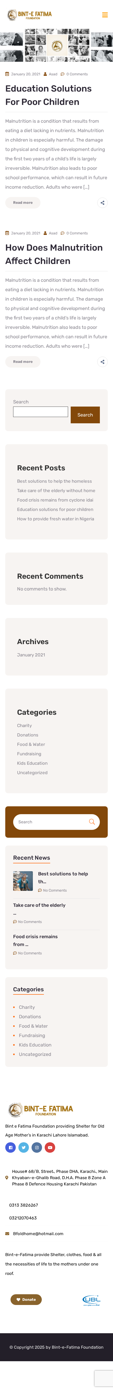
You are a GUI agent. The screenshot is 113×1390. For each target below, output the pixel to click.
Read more (23, 202)
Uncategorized (32, 772)
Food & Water (31, 744)
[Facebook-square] (10, 1147)
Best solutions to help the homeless (54, 481)
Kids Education (32, 763)
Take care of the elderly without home (56, 490)
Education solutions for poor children (55, 509)
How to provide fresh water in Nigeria (55, 518)
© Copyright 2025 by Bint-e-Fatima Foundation (56, 1347)
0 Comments (77, 74)
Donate (29, 1299)
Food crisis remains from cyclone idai (55, 500)
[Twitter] (23, 1147)
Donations (27, 735)
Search (21, 402)
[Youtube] (50, 1147)
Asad (53, 74)
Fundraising (29, 753)
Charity (24, 725)
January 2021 (31, 654)
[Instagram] (37, 1147)
